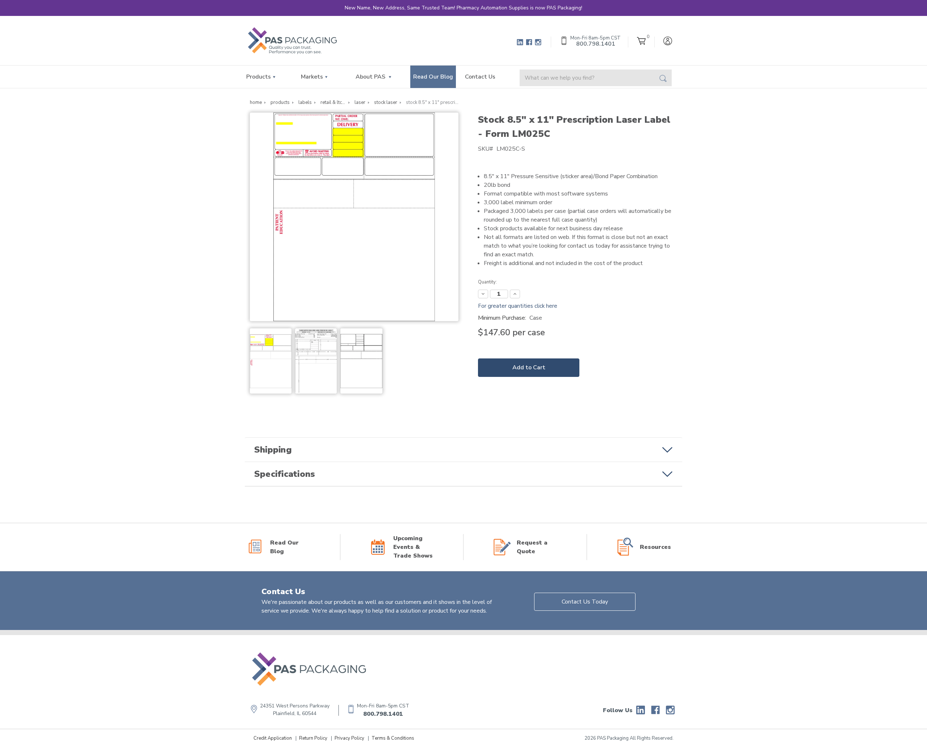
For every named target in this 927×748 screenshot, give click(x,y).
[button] (463, 449)
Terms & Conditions (393, 738)
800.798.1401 (383, 714)
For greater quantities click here (517, 306)
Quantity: (487, 282)
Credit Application (272, 738)
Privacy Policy (349, 738)
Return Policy (313, 738)
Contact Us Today (585, 602)
